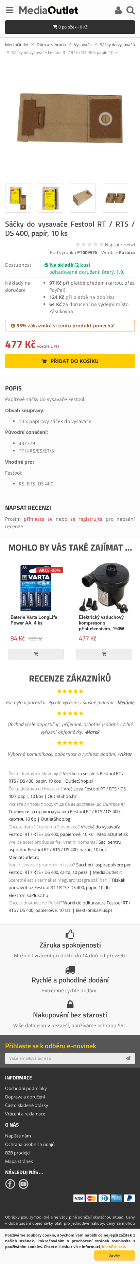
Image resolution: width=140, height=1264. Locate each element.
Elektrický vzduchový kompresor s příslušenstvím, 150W (101, 623)
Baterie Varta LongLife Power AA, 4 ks (34, 620)
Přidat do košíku (74, 361)
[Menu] (9, 11)
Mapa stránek (19, 1161)
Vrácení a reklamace (25, 1114)
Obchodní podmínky (26, 1088)
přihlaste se (38, 519)
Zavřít (114, 1255)
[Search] (130, 11)
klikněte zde (113, 1246)
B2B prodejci (17, 1153)
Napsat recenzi (120, 245)
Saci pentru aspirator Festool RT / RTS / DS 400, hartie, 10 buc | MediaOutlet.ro (64, 849)
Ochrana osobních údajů (30, 1144)
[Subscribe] (128, 1058)
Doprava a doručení (25, 1097)
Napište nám (18, 1136)
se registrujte (86, 519)
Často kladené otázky (26, 1105)
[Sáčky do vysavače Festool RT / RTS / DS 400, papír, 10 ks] (70, 118)
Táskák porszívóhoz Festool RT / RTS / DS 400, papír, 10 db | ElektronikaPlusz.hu (66, 887)
